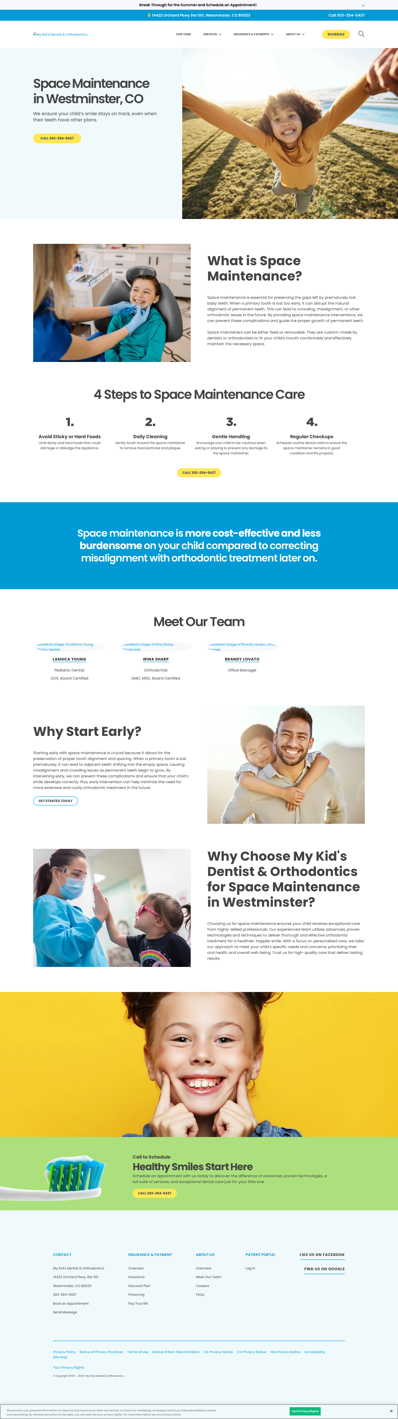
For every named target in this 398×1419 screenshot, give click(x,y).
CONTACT (62, 1254)
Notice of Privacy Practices (101, 1352)
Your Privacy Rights (68, 1368)
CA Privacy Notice (218, 1352)
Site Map (60, 1357)
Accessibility (315, 1352)
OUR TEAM (183, 34)
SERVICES (210, 34)
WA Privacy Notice (285, 1352)
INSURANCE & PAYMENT (150, 1254)
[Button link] (361, 34)
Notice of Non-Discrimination (176, 1352)
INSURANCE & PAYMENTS (251, 34)
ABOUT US (293, 34)
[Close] (391, 1410)
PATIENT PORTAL (260, 1254)
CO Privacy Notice (251, 1352)
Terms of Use (137, 1352)
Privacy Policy (64, 1352)
